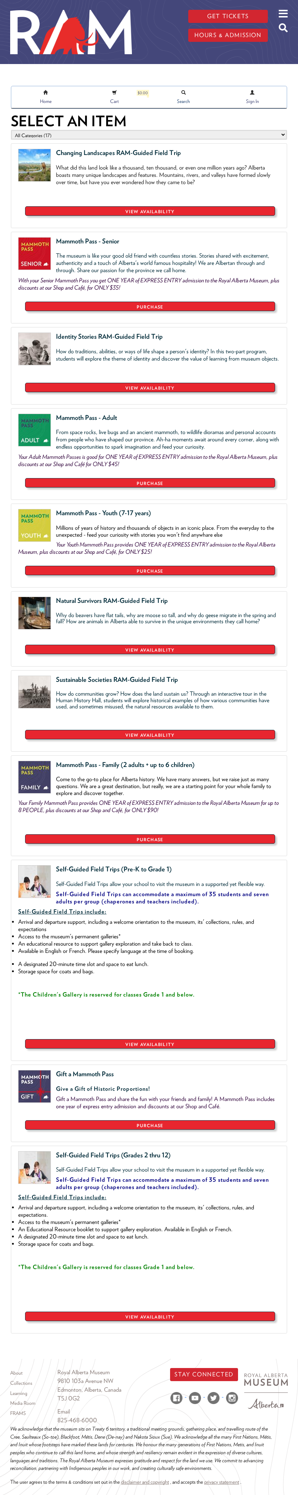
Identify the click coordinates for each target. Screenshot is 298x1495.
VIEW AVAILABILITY (149, 211)
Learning (18, 1393)
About (16, 1373)
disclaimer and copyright (145, 1482)
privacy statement (221, 1482)
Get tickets (228, 16)
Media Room (22, 1403)
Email (63, 1411)
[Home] (71, 5)
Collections (21, 1383)
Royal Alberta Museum (83, 1372)
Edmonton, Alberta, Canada (89, 1389)
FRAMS (18, 1413)
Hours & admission (227, 35)
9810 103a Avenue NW (85, 1380)
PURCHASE (150, 307)
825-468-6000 (77, 1420)
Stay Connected (203, 1374)
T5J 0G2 (68, 1398)
